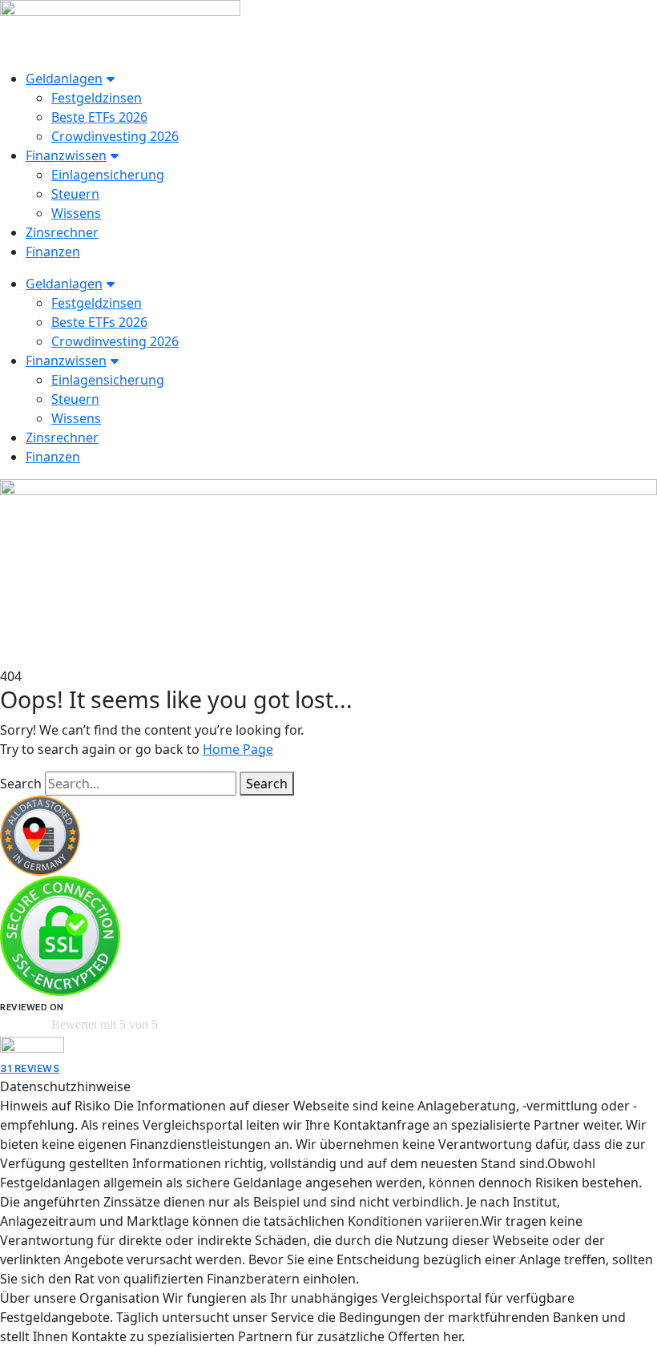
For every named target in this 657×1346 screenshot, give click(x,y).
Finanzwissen (66, 155)
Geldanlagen (64, 78)
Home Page (238, 749)
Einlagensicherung (107, 174)
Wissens (76, 213)
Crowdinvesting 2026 (115, 136)
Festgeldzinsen (96, 98)
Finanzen (53, 251)
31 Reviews (29, 1068)
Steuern (75, 194)
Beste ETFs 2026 (99, 117)
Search (21, 783)
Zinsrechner (62, 232)
